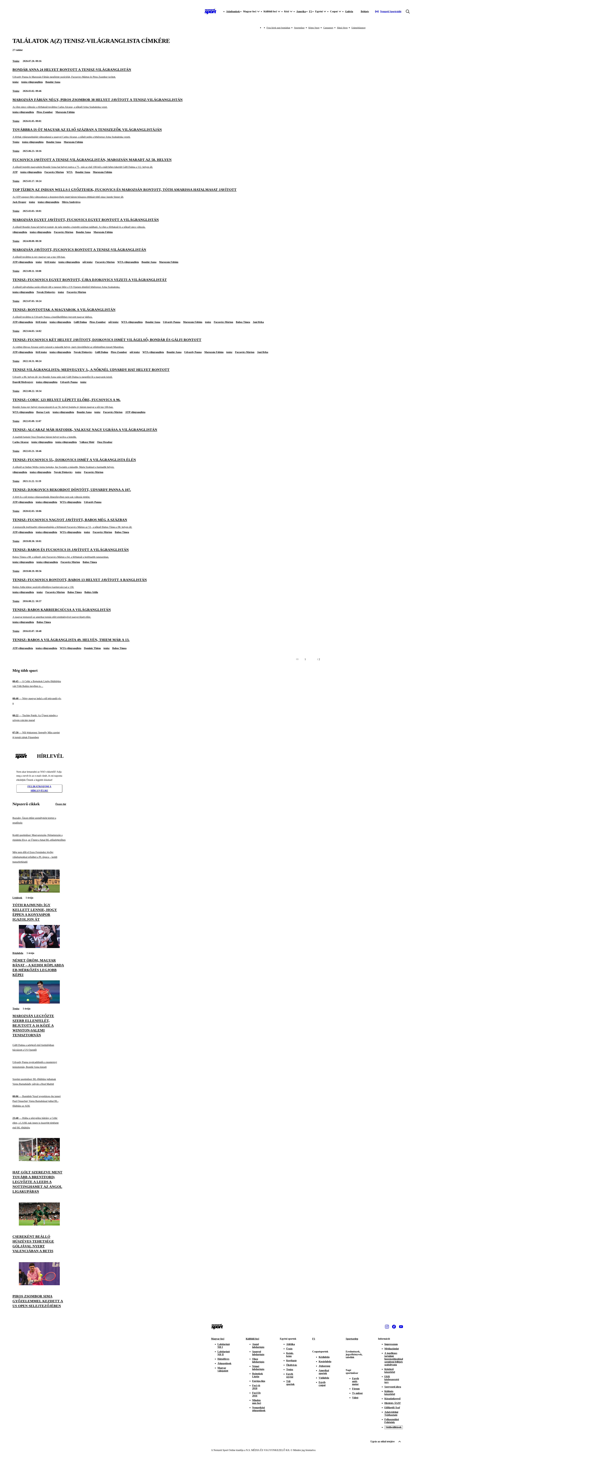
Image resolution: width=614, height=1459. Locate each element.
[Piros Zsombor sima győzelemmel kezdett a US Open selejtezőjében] (39, 1284)
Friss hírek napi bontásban (278, 28)
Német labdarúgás (258, 1368)
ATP (15, 172)
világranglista (19, 232)
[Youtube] (401, 1327)
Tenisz (15, 61)
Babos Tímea (243, 322)
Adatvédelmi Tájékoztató (391, 1413)
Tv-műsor (357, 1393)
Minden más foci (256, 1401)
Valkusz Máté (86, 442)
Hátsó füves (342, 28)
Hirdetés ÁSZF (392, 1403)
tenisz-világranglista (32, 82)
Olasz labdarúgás (258, 1360)
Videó (355, 1397)
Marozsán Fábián (65, 112)
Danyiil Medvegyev (22, 382)
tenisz (15, 82)
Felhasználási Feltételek (391, 1421)
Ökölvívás (291, 1365)
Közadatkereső (392, 1398)
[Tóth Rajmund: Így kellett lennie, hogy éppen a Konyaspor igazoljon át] (39, 891)
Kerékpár (291, 1360)
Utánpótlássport (358, 28)
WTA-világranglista (128, 262)
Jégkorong (324, 1366)
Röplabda (17, 953)
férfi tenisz (50, 262)
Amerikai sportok (324, 1372)
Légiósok (17, 897)
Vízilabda (324, 1377)
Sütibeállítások (393, 1427)
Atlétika (290, 1344)
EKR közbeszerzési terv (391, 1379)
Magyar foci (217, 1338)
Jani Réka (258, 322)
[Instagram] (387, 1327)
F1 (310, 11)
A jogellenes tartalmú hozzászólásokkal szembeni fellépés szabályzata (393, 1359)
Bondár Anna (52, 82)
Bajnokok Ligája (257, 1375)
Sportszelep (352, 1338)
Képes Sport (313, 28)
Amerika (301, 11)
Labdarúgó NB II (223, 1353)
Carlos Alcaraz (20, 442)
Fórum (356, 1388)
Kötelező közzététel (389, 1370)
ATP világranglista (135, 412)
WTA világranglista (23, 412)
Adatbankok (233, 11)
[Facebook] (394, 1327)
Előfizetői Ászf (392, 1407)
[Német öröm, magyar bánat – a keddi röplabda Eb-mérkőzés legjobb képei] (39, 947)
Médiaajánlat (391, 1348)
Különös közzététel (389, 1392)
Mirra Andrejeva (71, 202)
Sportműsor (299, 28)
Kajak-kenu (290, 1354)
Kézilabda (324, 1357)
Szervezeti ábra (392, 1386)
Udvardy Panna (171, 322)
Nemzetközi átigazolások (258, 1409)
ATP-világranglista (22, 262)
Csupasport (328, 28)
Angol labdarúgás (258, 1345)
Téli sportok (290, 1383)
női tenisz (88, 262)
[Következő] (313, 659)
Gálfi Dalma (80, 322)
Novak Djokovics (46, 292)
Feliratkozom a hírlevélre (39, 788)
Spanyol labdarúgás (258, 1353)
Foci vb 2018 (256, 1387)
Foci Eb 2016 (256, 1394)
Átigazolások (224, 1363)
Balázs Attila (91, 592)
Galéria (349, 11)
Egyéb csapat (322, 1384)
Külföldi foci (252, 1338)
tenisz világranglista (42, 442)
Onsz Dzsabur (104, 442)
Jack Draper (19, 202)
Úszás (289, 1348)
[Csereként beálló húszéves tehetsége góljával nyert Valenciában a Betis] (39, 1224)
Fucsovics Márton (54, 172)
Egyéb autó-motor (355, 1381)
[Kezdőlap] (210, 11)
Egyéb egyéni (289, 1375)
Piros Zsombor (45, 112)
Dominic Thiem (92, 648)
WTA (70, 172)
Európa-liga (258, 1381)
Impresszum (391, 1344)
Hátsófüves (223, 1359)
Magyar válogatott (222, 1369)
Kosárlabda (325, 1361)
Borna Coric (43, 412)
